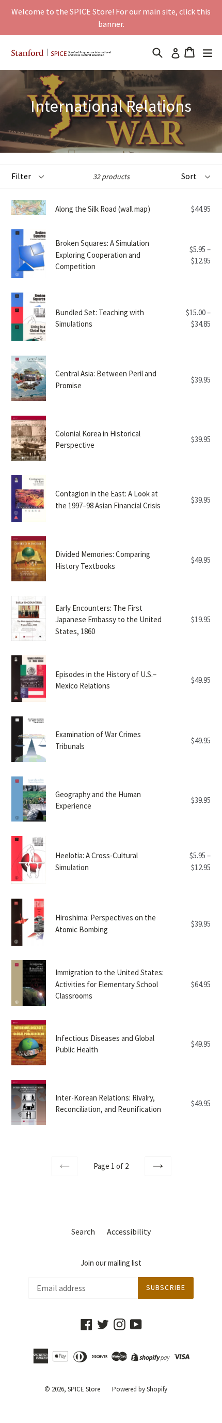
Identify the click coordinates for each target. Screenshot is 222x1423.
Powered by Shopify (139, 1389)
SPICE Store (84, 1389)
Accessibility (129, 1231)
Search (83, 1231)
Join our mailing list (111, 1263)
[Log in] (173, 52)
